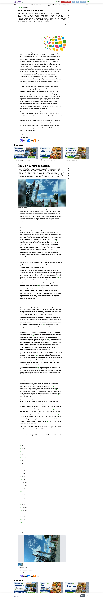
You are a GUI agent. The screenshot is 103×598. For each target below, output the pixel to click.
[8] (58, 277)
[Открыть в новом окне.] (23, 140)
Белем (68, 4)
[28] (54, 409)
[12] (35, 298)
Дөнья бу (20, 7)
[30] (47, 421)
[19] (49, 342)
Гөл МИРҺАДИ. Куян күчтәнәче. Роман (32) (56, 5)
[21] (36, 355)
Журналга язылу (66, 1)
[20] (55, 347)
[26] (56, 390)
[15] (43, 324)
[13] (45, 317)
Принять (82, 595)
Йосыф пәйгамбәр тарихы (35, 4)
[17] (33, 335)
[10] (38, 285)
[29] (59, 414)
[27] (58, 395)
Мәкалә (16, 4)
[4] (57, 251)
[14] (34, 322)
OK (73, 1)
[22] (40, 359)
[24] (38, 367)
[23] (31, 360)
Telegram (83, 1)
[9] (46, 283)
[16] (27, 332)
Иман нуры (20, 163)
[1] (49, 239)
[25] (53, 386)
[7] (33, 260)
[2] (57, 241)
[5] (43, 252)
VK (77, 1)
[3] (39, 247)
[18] (49, 339)
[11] (32, 288)
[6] (29, 256)
